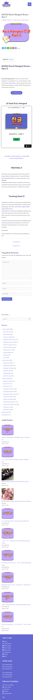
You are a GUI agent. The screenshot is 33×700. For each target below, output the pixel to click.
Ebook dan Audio (7, 332)
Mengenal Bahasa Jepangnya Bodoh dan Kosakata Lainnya (15, 481)
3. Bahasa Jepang (6, 378)
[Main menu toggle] (29, 4)
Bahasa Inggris (21, 206)
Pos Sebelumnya (16, 241)
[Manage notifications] (3, 697)
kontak (9, 223)
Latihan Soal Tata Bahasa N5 (10, 404)
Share (18, 48)
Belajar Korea (5, 412)
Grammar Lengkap (7, 337)
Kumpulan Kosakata (8, 365)
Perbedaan (5, 355)
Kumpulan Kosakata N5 (8, 391)
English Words (6, 334)
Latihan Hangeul (24, 20)
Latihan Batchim (7, 370)
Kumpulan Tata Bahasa (8, 368)
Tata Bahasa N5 (6, 409)
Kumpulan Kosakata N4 (8, 389)
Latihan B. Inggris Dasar (9, 344)
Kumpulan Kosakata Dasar (9, 339)
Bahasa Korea (9, 209)
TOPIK (20, 187)
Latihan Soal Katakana (8, 399)
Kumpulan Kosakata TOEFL (10, 342)
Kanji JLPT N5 (6, 386)
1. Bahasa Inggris (6, 329)
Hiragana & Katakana (8, 381)
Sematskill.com (5, 202)
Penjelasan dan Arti (7, 350)
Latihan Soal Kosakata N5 (9, 402)
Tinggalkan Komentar (7, 20)
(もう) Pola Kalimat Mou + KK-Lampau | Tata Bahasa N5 (15, 521)
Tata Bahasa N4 (6, 407)
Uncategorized (5, 414)
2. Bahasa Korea (16, 20)
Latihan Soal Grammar (8, 347)
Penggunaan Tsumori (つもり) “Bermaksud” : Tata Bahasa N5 (16, 585)
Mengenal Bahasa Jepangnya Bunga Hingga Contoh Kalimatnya (16, 501)
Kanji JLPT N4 (6, 383)
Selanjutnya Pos (16, 246)
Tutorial (5, 357)
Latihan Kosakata (7, 376)
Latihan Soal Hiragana (8, 396)
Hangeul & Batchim (7, 363)
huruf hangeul (11, 83)
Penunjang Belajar (7, 352)
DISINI (12, 178)
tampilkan (11, 59)
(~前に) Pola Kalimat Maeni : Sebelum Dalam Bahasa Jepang (16, 604)
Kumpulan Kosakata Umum (9, 394)
